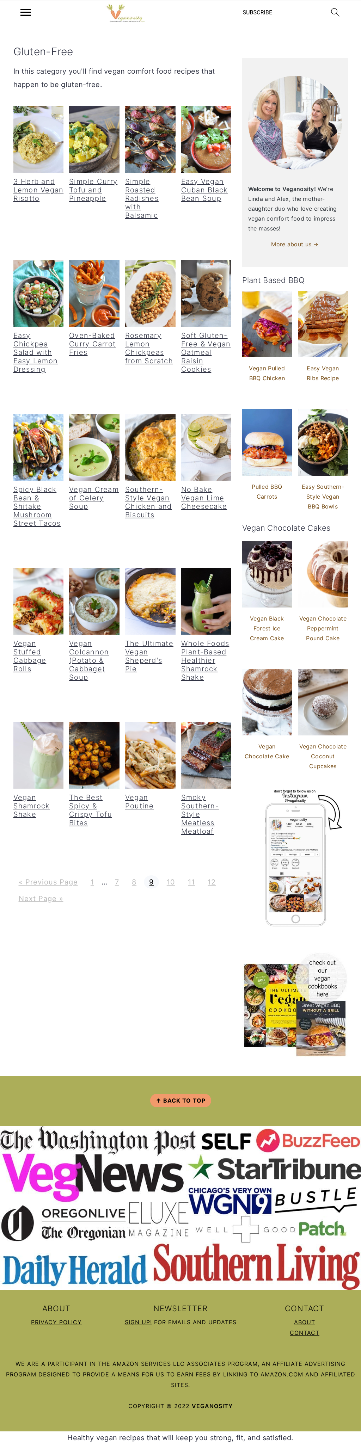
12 (211, 882)
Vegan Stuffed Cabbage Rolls (30, 656)
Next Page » (40, 898)
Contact (304, 1332)
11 (191, 882)
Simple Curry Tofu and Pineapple (93, 190)
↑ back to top (181, 1100)
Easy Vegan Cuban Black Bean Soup (204, 190)
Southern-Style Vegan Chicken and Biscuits (148, 502)
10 (170, 882)
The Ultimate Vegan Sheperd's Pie (149, 656)
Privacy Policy (56, 1322)
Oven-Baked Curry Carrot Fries (92, 344)
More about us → (295, 244)
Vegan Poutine (139, 801)
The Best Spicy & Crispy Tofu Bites (90, 810)
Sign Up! (138, 1322)
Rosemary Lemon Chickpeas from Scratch (149, 348)
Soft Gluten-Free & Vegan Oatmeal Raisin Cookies (206, 352)
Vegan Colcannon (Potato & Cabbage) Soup (89, 660)
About (304, 1322)
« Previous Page (48, 882)
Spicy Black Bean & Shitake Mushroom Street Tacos (37, 506)
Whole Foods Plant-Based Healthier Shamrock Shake (205, 660)
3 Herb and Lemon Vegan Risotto (38, 190)
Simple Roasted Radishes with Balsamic (142, 198)
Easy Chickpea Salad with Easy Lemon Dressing (35, 352)
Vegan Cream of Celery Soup (94, 498)
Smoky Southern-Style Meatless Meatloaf (200, 814)
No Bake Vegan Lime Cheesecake (204, 498)
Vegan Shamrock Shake (31, 806)
